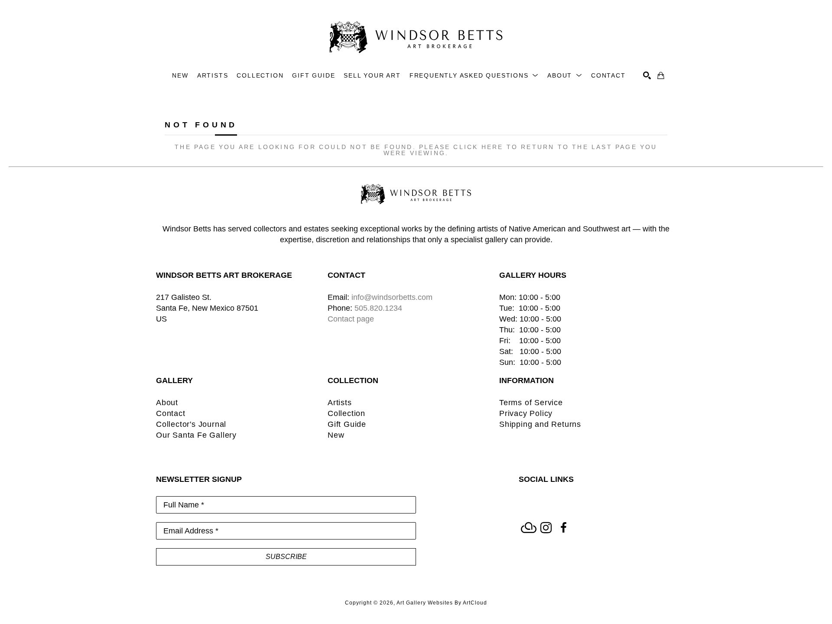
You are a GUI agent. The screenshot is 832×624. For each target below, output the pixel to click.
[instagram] (546, 527)
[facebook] (563, 527)
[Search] (647, 75)
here (492, 146)
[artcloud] (528, 527)
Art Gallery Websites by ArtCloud (441, 603)
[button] (474, 75)
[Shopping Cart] (660, 75)
